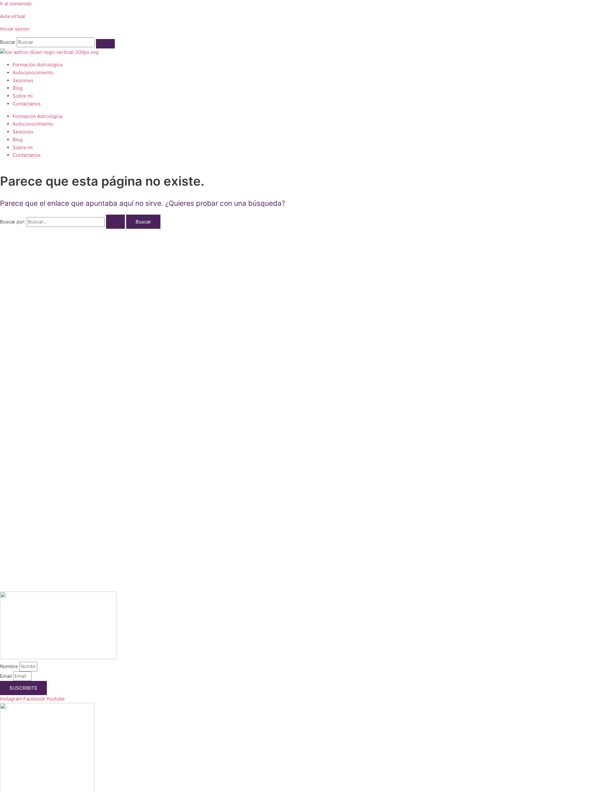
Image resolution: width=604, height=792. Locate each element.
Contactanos (27, 104)
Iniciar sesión (15, 29)
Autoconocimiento (33, 73)
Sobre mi (23, 96)
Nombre (9, 666)
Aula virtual (12, 16)
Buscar (7, 42)
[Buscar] (105, 43)
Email (6, 676)
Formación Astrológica (37, 65)
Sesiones (23, 80)
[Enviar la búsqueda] (115, 222)
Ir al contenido (16, 4)
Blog (18, 88)
